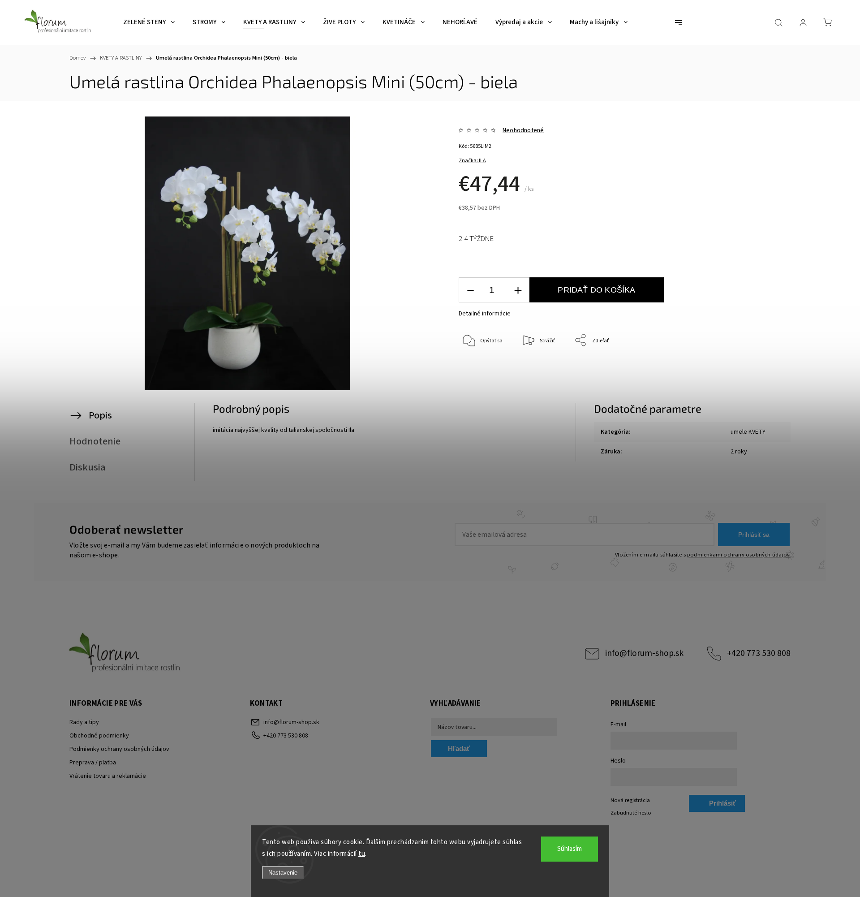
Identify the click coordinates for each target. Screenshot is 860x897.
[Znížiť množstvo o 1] (470, 290)
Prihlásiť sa (754, 534)
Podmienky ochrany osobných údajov (119, 749)
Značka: (472, 160)
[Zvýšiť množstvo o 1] (518, 290)
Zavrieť (746, 370)
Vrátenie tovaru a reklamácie (107, 776)
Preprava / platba (92, 762)
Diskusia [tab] (87, 467)
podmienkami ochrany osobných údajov (738, 555)
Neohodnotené (523, 130)
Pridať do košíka (596, 289)
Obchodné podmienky (99, 735)
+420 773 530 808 (759, 653)
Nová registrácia (630, 800)
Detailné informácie (485, 313)
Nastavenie (282, 872)
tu (361, 853)
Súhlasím (569, 849)
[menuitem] (149, 22)
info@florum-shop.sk (644, 653)
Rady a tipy (84, 722)
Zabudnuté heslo (631, 813)
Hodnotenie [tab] (94, 441)
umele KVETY (748, 431)
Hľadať (459, 748)
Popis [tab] (100, 415)
